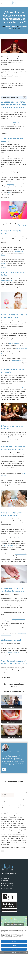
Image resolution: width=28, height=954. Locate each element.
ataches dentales (6, 354)
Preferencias (14, 949)
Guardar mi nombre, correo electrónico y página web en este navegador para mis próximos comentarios (12, 807)
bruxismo (18, 538)
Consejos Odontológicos (11, 26)
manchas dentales (6, 438)
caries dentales (18, 251)
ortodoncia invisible (20, 554)
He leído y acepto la (14, 847)
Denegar (14, 945)
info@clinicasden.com (8, 883)
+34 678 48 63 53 (8, 888)
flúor (9, 192)
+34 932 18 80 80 (8, 885)
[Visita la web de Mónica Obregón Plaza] (4, 769)
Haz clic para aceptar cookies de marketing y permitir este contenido (14, 925)
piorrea (3, 255)
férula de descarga (7, 545)
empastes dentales (17, 360)
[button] (26, 928)
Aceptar (14, 941)
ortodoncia (10, 184)
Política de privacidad (20, 847)
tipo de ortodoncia (21, 348)
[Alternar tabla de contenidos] (23, 97)
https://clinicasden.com (7, 814)
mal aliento (24, 388)
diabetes (3, 263)
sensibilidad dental (6, 280)
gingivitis (3, 267)
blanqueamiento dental (12, 652)
